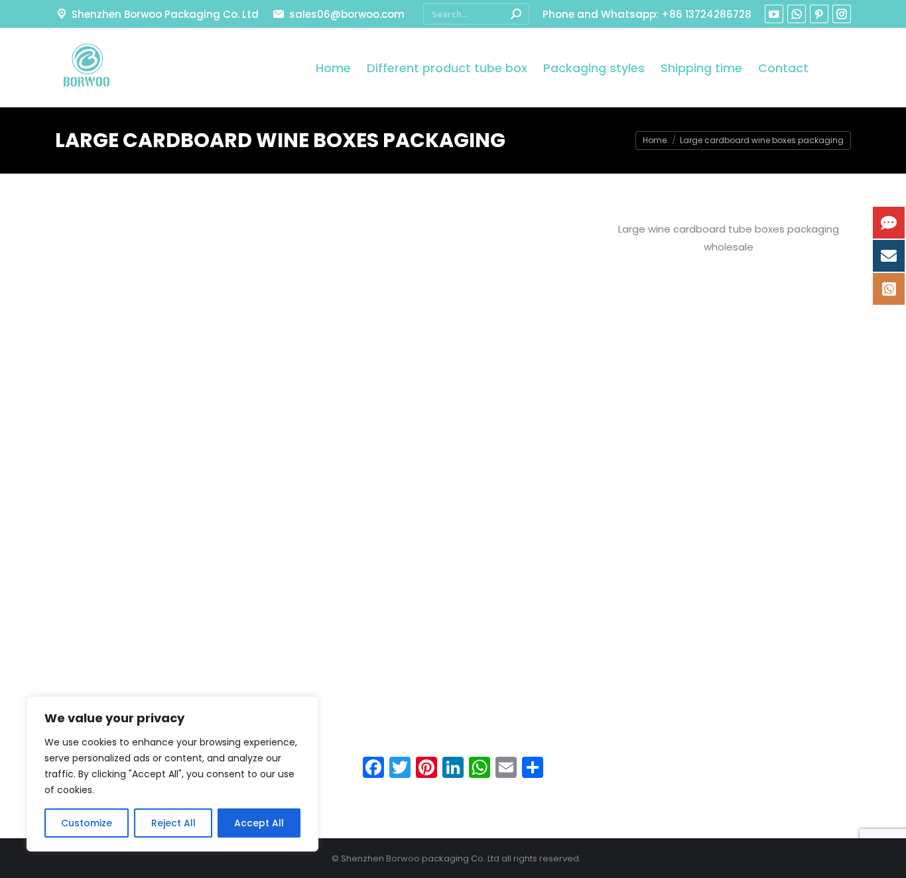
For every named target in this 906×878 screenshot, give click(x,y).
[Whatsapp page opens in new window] (796, 14)
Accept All (259, 823)
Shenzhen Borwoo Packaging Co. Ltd (165, 14)
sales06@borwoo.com (346, 14)
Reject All (173, 823)
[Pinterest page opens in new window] (819, 14)
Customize (86, 823)
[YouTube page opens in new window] (774, 14)
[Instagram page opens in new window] (841, 14)
